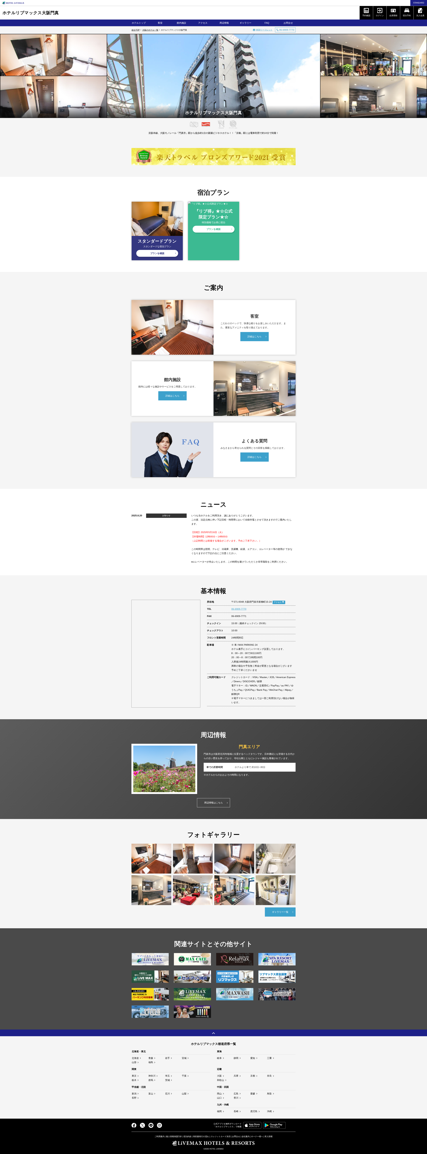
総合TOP (136, 30)
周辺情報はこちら (213, 802)
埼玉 (167, 1075)
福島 (150, 1062)
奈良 (269, 1075)
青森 (150, 1058)
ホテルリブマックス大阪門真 (31, 12)
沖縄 (269, 1111)
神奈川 (151, 1075)
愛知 (252, 1058)
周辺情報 (224, 23)
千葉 (184, 1075)
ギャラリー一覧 (280, 912)
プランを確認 (157, 253)
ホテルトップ (139, 23)
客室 (160, 23)
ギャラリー (245, 23)
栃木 (134, 1080)
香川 (236, 1097)
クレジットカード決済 (220, 1136)
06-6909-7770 (238, 609)
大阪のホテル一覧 (150, 30)
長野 (134, 1097)
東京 (134, 1075)
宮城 (184, 1058)
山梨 (184, 1093)
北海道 (135, 1058)
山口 (219, 1097)
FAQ (267, 23)
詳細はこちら (255, 336)
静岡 (236, 1058)
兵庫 (236, 1075)
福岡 (219, 1111)
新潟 (134, 1093)
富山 (150, 1093)
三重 (269, 1058)
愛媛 (252, 1093)
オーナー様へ (257, 1136)
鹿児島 (253, 1111)
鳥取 (269, 1093)
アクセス (202, 23)
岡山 (219, 1093)
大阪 (219, 1075)
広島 (236, 1093)
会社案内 (246, 1136)
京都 (252, 1075)
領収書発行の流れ (201, 1136)
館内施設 (181, 23)
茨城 (167, 1080)
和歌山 (220, 1080)
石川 (167, 1093)
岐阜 (219, 1058)
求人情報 (269, 1136)
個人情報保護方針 (174, 1136)
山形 (134, 1062)
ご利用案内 (159, 1136)
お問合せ (288, 23)
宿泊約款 (187, 1136)
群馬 (150, 1080)
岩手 (167, 1058)
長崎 (236, 1111)
